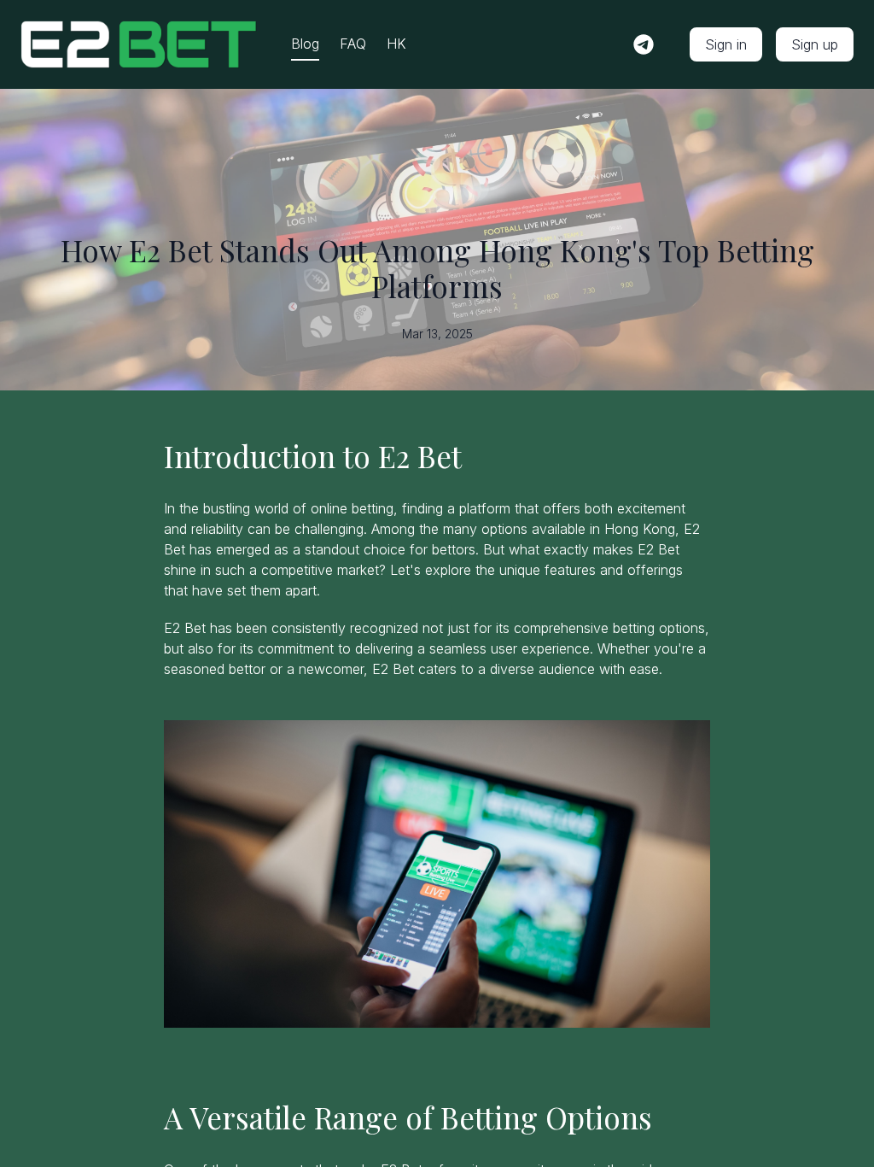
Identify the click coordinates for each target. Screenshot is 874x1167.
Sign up (814, 44)
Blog (305, 43)
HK (396, 43)
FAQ (353, 43)
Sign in (726, 44)
